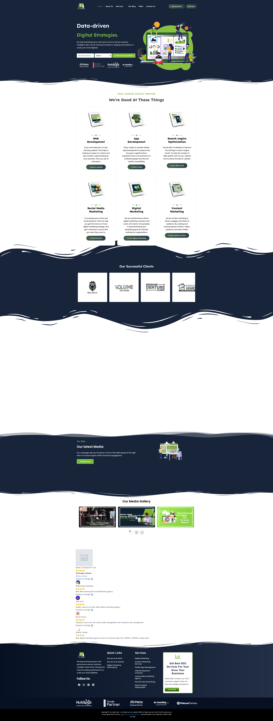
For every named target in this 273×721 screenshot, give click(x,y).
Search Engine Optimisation (141, 686)
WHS (137, 714)
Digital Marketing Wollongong (114, 666)
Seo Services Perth (114, 658)
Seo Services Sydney (115, 662)
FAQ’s (141, 6)
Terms (122, 714)
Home (100, 6)
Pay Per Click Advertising (145, 682)
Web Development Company (142, 672)
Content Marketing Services (142, 663)
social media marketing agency (144, 677)
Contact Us (150, 6)
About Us (109, 6)
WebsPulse (139, 716)
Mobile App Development (145, 667)
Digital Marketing (142, 658)
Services (119, 6)
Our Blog (132, 6)
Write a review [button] (81, 576)
